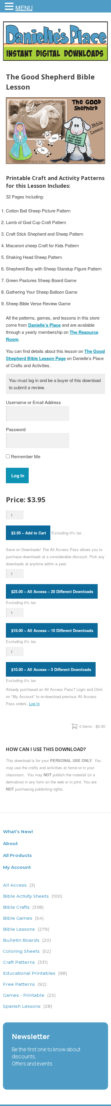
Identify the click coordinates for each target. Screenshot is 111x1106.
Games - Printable (29, 995)
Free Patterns (25, 984)
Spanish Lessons (27, 1006)
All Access (19, 885)
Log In (34, 703)
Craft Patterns (25, 962)
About (10, 843)
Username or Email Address (33, 402)
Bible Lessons (26, 929)
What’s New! (18, 831)
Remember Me (25, 456)
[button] (10, 6)
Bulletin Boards (27, 940)
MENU (24, 7)
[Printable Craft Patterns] (55, 59)
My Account (17, 867)
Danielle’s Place (44, 325)
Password (15, 429)
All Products (17, 855)
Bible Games (23, 918)
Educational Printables (35, 973)
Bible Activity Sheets (32, 896)
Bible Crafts (23, 907)
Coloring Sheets (27, 951)
